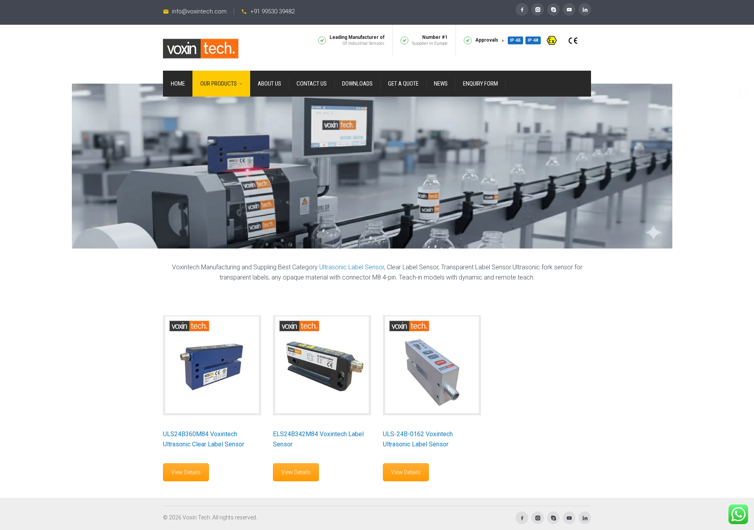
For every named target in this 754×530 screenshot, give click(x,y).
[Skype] (553, 9)
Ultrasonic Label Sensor (351, 267)
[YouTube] (569, 9)
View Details (186, 472)
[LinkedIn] (584, 9)
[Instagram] (537, 9)
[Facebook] (522, 9)
